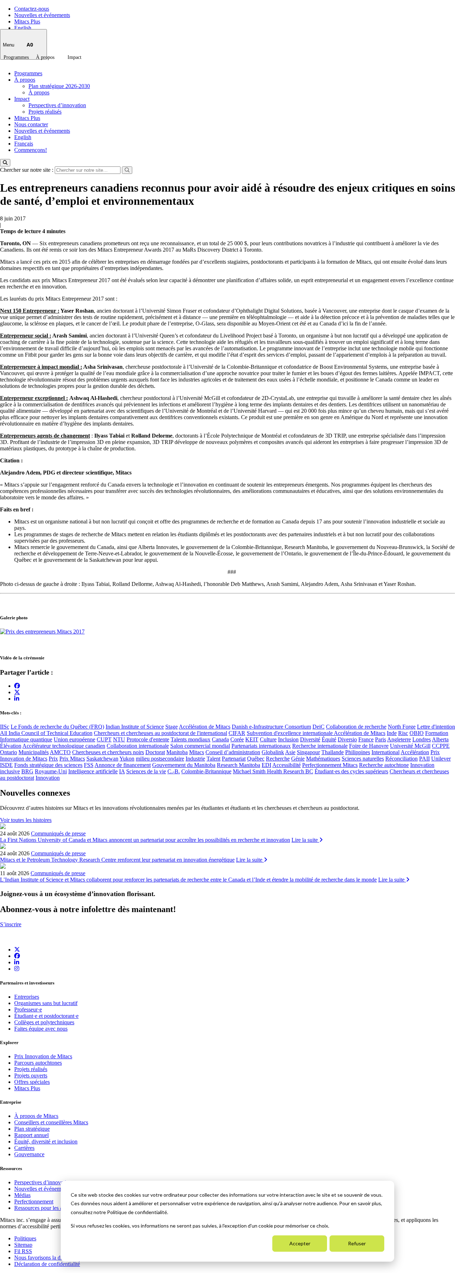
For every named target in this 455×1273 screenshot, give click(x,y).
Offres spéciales (32, 1082)
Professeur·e (28, 1009)
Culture (268, 739)
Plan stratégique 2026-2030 (59, 86)
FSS (88, 765)
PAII (424, 759)
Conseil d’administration (232, 752)
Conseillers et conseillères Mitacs (51, 1122)
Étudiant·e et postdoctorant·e (46, 1016)
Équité (329, 739)
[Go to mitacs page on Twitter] (17, 692)
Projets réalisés (44, 112)
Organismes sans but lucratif (45, 1003)
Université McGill (410, 746)
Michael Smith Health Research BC (273, 771)
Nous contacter (31, 124)
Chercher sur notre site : (27, 170)
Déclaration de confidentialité (47, 1264)
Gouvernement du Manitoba (183, 765)
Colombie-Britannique (206, 771)
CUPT (104, 739)
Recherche (278, 759)
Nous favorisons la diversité (45, 1258)
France (366, 739)
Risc (403, 733)
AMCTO (60, 752)
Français (23, 144)
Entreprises (26, 997)
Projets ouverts (30, 1075)
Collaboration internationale (138, 746)
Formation (436, 733)
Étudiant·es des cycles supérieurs (351, 771)
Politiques (25, 1238)
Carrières (24, 1148)
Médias (22, 1195)
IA (122, 771)
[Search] (5, 162)
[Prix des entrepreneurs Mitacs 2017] (42, 632)
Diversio (347, 739)
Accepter (299, 1243)
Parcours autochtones (38, 1063)
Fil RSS (23, 1251)
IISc (4, 727)
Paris (380, 739)
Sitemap (23, 1245)
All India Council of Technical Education (46, 733)
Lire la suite (305, 840)
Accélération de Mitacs (204, 727)
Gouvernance (29, 1154)
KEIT (251, 739)
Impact (74, 57)
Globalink (273, 752)
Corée (237, 739)
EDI (266, 765)
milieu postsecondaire (160, 759)
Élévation (10, 746)
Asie (290, 752)
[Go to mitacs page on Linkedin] (16, 699)
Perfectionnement (33, 1201)
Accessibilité (286, 765)
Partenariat (234, 759)
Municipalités (33, 752)
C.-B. (173, 771)
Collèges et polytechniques (44, 1022)
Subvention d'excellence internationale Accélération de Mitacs (316, 733)
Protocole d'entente (148, 739)
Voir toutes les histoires (26, 820)
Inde (392, 733)
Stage (171, 727)
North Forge (402, 727)
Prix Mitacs (72, 759)
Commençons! (30, 150)
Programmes (16, 57)
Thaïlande (332, 752)
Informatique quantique (26, 739)
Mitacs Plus (27, 21)
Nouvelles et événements (42, 15)
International (385, 752)
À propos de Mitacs (36, 1116)
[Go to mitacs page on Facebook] (17, 686)
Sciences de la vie (146, 771)
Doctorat (155, 752)
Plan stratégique (32, 1129)
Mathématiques (323, 759)
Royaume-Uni (51, 771)
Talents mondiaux (190, 739)
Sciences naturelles (363, 759)
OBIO (417, 733)
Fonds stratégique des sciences (48, 765)
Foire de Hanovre (369, 746)
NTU (119, 739)
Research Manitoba (238, 765)
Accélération (415, 752)
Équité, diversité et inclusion (45, 1141)
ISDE (6, 765)
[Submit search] (127, 170)
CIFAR (237, 733)
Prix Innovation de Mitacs (43, 1056)
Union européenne (74, 739)
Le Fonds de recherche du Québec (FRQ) (57, 727)
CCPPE (441, 746)
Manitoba (177, 752)
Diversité (310, 739)
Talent (213, 759)
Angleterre (399, 739)
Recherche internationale (320, 746)
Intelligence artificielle (93, 771)
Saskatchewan (102, 759)
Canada (220, 739)
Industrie (195, 759)
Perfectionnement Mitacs (330, 765)
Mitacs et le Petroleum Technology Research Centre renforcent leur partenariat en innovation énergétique (117, 860)
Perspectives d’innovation (57, 105)
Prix (53, 759)
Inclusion (288, 739)
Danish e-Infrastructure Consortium (271, 727)
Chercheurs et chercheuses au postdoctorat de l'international (160, 733)
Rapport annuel (31, 1135)
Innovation (48, 778)
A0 (30, 44)
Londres (421, 739)
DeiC (318, 727)
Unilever (441, 759)
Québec (255, 759)
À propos (45, 57)
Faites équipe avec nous (41, 1029)
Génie (298, 759)
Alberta (440, 739)
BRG (27, 771)
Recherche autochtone (384, 765)
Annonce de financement (123, 765)
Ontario (8, 752)
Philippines (357, 752)
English (22, 28)
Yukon (126, 759)
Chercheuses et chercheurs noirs (108, 752)
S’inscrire (10, 924)
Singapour (308, 752)
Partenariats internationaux (261, 746)
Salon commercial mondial (200, 746)
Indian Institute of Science (135, 727)
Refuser (357, 1243)
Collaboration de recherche (356, 727)
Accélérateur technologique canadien (63, 746)
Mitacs (196, 752)
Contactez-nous (31, 9)
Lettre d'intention (436, 727)
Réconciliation (401, 759)
